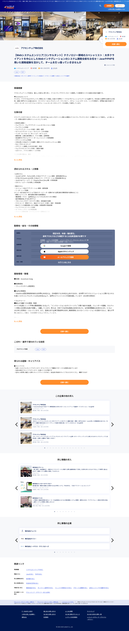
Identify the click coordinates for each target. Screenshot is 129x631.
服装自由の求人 (31, 588)
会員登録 (109, 6)
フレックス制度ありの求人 (63, 588)
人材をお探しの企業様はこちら (116, 9)
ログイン (120, 6)
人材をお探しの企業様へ (28, 614)
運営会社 (24, 617)
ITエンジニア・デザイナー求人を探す (38, 592)
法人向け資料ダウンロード (72, 614)
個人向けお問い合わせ (50, 611)
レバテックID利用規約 (52, 240)
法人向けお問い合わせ (50, 614)
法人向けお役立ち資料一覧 (94, 614)
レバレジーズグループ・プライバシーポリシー (72, 240)
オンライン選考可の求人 (45, 588)
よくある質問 (69, 611)
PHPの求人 (38, 574)
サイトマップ (90, 611)
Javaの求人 (29, 574)
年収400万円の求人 (32, 583)
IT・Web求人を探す (27, 611)
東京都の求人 (30, 579)
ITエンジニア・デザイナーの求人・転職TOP (24, 602)
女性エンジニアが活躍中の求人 (99, 588)
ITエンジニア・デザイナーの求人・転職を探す (47, 602)
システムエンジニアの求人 (34, 570)
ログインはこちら (64, 262)
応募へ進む (64, 331)
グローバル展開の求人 (80, 588)
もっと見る (18, 160)
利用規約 (42, 240)
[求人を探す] (100, 6)
